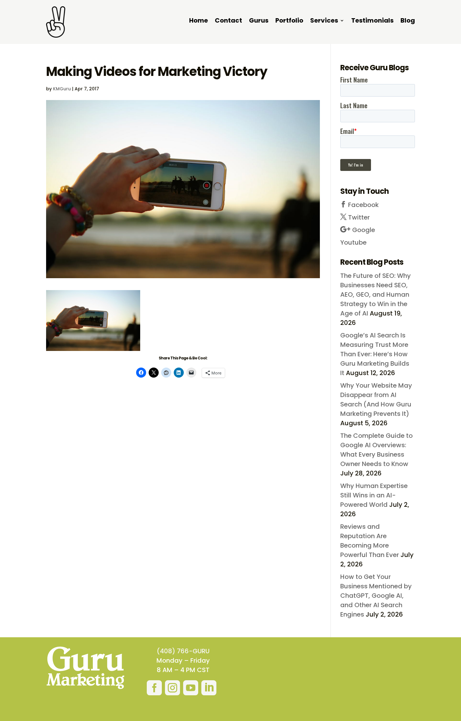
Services (324, 21)
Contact (228, 21)
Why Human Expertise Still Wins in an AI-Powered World (374, 495)
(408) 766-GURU (183, 651)
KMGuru (62, 89)
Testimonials (372, 21)
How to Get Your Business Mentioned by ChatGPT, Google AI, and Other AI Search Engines (376, 595)
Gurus (258, 21)
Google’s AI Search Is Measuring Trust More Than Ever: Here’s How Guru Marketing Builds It (374, 354)
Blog (407, 21)
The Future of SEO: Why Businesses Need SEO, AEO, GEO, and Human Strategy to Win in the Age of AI (375, 294)
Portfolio (289, 21)
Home (198, 21)
